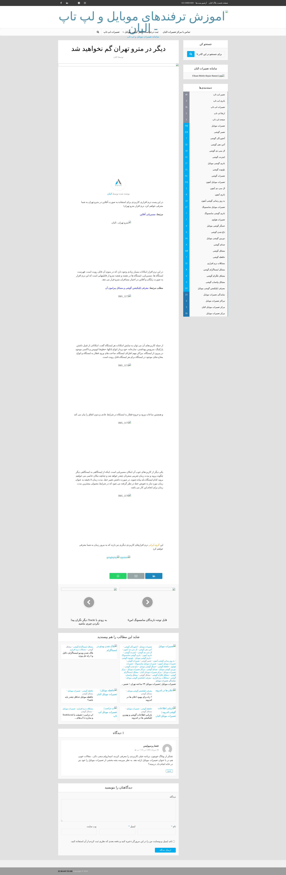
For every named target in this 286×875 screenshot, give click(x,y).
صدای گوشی (152, 669)
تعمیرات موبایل (145, 647)
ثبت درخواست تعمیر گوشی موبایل (141, 32)
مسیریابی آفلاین (148, 214)
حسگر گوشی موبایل (148, 666)
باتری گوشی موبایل (143, 658)
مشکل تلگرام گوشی (160, 675)
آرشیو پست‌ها (201, 3)
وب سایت (91, 826)
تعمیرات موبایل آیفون (167, 664)
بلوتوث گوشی (127, 658)
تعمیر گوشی (146, 661)
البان (115, 57)
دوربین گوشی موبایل (167, 669)
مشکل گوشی (144, 675)
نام (173, 826)
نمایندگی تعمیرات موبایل (166, 681)
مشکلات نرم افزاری (161, 678)
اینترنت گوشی (130, 652)
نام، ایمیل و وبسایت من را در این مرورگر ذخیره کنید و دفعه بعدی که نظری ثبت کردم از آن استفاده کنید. (121, 841)
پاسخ (169, 771)
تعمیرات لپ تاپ (111, 32)
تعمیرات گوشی (133, 661)
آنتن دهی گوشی (145, 649)
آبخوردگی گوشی (131, 647)
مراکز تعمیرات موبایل (136, 669)
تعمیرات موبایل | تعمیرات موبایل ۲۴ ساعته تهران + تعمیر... (149, 684)
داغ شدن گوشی (131, 666)
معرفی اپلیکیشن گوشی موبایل (138, 678)
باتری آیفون (147, 655)
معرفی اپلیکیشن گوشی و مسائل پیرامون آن (127, 288)
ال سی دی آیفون (130, 649)
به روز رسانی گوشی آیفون (164, 661)
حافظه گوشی (163, 666)
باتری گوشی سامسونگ (131, 655)
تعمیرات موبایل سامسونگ (145, 664)
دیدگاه (173, 797)
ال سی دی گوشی (145, 652)
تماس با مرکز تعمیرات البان (176, 32)
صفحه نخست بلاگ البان (218, 3)
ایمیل (131, 826)
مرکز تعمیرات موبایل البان (150, 672)
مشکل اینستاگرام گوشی (83, 647)
